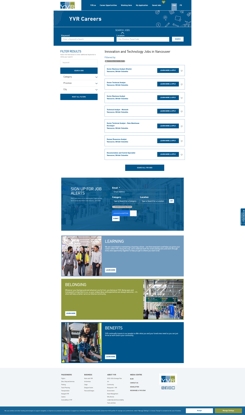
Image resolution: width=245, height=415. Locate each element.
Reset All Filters (79, 97)
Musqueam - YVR (112, 388)
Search (178, 39)
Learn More (110, 270)
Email (116, 188)
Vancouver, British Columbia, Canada (116, 61)
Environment (111, 391)
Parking (63, 384)
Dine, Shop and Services (67, 381)
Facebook (166, 387)
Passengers (66, 375)
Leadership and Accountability (115, 400)
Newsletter (134, 387)
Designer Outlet (88, 388)
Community (110, 384)
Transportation (65, 391)
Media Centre (136, 375)
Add (171, 201)
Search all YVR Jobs (144, 168)
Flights (63, 378)
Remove (113, 207)
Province (67, 83)
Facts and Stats (111, 403)
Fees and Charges (89, 391)
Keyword (65, 36)
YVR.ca (93, 5)
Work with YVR (88, 378)
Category (67, 77)
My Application (142, 5)
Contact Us (134, 383)
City (65, 89)
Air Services (87, 381)
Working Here (126, 5)
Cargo (86, 384)
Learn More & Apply (168, 70)
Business (88, 375)
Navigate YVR (65, 394)
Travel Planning (65, 388)
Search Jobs (122, 30)
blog (132, 379)
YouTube (173, 387)
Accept (199, 410)
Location (120, 36)
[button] (182, 71)
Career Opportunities (108, 5)
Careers (63, 397)
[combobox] (142, 39)
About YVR (111, 375)
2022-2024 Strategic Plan (114, 378)
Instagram (169, 387)
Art (108, 381)
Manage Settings (228, 410)
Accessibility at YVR (66, 400)
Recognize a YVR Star (138, 390)
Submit (116, 218)
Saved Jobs (156, 5)
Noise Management (112, 394)
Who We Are (110, 397)
